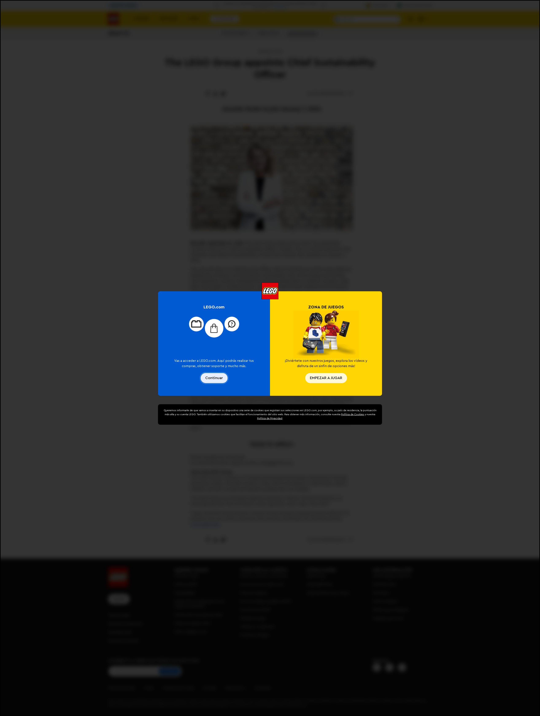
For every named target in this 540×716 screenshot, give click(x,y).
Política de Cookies (352, 414)
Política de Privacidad (269, 418)
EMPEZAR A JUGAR (326, 378)
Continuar (214, 378)
